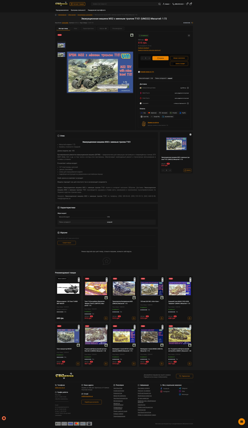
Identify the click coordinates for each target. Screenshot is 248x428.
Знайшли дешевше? (143, 48)
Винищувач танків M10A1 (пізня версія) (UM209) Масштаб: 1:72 (122, 350)
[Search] (159, 4)
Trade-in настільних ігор (145, 407)
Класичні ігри (118, 393)
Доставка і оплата (144, 388)
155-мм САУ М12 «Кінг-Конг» (149, 301)
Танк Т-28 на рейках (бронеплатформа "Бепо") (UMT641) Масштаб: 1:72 (95, 303)
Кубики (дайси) (118, 414)
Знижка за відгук (153, 122)
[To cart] (106, 318)
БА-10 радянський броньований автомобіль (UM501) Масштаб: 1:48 (179, 350)
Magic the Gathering (120, 396)
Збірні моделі (72, 15)
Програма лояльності (78, 10)
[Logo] (61, 4)
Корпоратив (142, 410)
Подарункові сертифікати (96, 10)
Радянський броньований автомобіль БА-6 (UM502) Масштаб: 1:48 (96, 350)
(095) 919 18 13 (60, 387)
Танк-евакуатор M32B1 (64, 349)
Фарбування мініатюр (145, 396)
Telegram (184, 388)
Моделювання (62, 15)
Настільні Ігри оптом (144, 412)
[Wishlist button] (189, 35)
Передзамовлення (62, 10)
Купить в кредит (180, 63)
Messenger (185, 394)
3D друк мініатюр (143, 398)
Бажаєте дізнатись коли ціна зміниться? (149, 50)
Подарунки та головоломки (118, 408)
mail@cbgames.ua (87, 396)
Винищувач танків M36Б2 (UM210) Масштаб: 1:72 (151, 350)
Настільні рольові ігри (121, 398)
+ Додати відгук (66, 242)
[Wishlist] (79, 281)
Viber (183, 391)
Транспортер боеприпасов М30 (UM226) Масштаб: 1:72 (122, 302)
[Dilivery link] (188, 88)
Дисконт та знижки (144, 390)
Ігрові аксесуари (119, 390)
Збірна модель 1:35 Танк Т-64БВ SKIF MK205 (67, 302)
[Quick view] (79, 278)
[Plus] (149, 58)
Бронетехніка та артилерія (85, 15)
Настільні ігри (118, 388)
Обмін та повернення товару (147, 415)
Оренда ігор (141, 405)
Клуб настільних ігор (144, 393)
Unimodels (65, 23)
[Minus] (142, 58)
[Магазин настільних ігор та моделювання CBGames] (89, 376)
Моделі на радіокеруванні (118, 404)
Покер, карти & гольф (120, 411)
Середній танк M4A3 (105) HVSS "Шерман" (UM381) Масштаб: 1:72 (179, 302)
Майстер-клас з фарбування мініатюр (147, 401)
